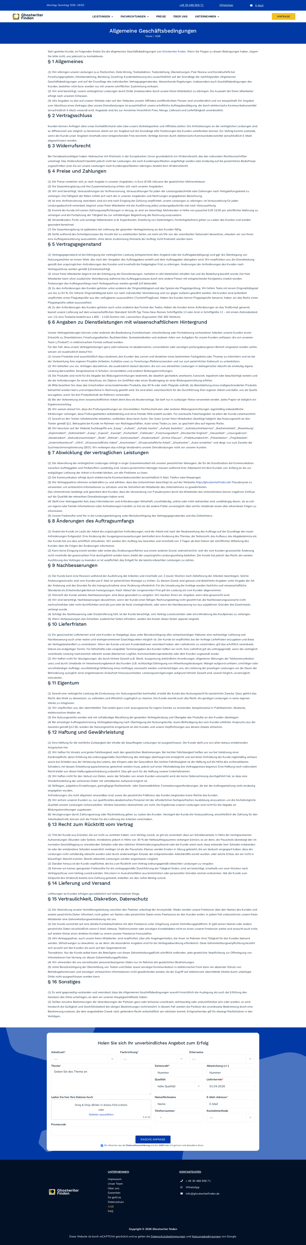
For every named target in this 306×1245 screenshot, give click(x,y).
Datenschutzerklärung (138, 1145)
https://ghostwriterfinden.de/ (213, 482)
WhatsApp (193, 1187)
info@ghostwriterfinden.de (203, 1193)
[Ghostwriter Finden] (29, 13)
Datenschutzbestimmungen (168, 1236)
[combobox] (158, 1117)
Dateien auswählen (101, 1114)
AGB (161, 1145)
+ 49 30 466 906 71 (198, 1181)
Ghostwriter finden (174, 51)
